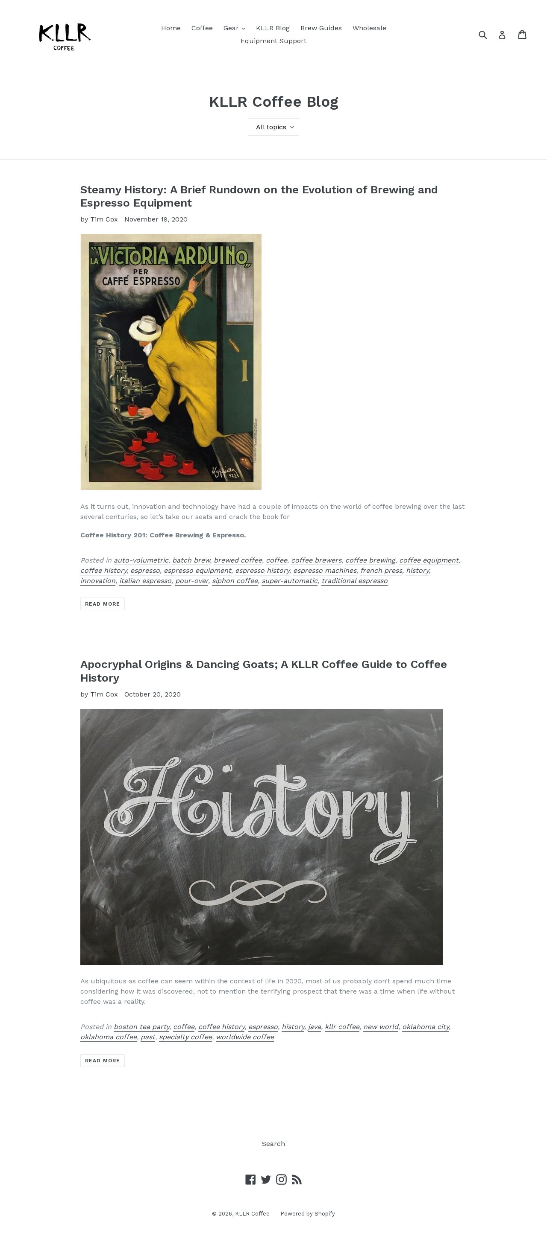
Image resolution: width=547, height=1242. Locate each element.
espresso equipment (197, 570)
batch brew (191, 560)
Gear (237, 27)
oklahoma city (425, 1027)
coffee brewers (316, 560)
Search (273, 1144)
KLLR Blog (273, 28)
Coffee (202, 28)
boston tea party (141, 1027)
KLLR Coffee (252, 1213)
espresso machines (324, 570)
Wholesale (369, 28)
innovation (97, 581)
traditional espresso (354, 581)
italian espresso (145, 581)
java (314, 1027)
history (417, 570)
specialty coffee (185, 1037)
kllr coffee (342, 1027)
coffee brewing (370, 560)
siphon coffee (235, 581)
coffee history (103, 570)
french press (381, 570)
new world (380, 1027)
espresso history (262, 570)
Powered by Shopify (307, 1213)
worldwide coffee (245, 1037)
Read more (102, 604)
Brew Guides (321, 28)
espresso (145, 570)
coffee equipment (429, 560)
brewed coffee (238, 560)
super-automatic (290, 581)
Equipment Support (273, 41)
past (148, 1037)
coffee (276, 560)
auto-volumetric (141, 560)
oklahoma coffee (108, 1037)
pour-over (191, 581)
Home (171, 28)
